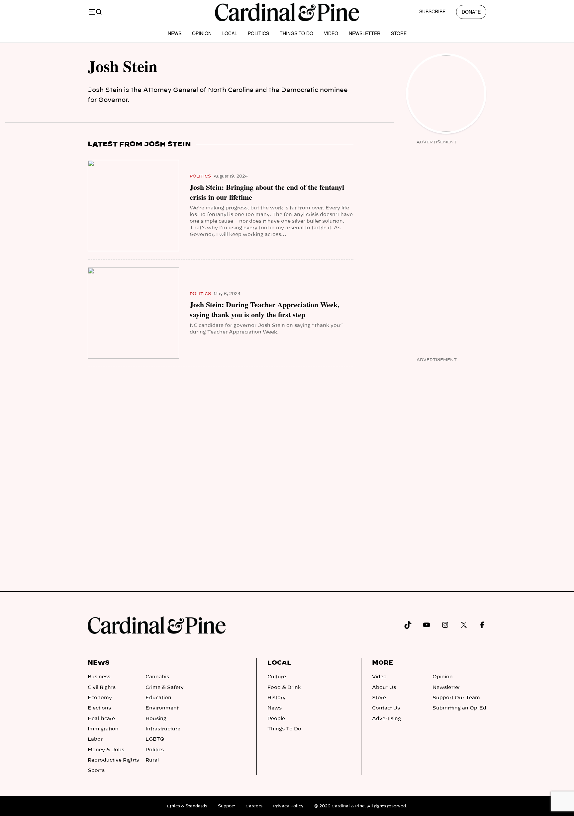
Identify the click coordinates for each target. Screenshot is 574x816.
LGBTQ (154, 739)
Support (226, 806)
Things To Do (296, 33)
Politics (258, 33)
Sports (96, 770)
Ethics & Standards (187, 806)
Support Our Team (456, 698)
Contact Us (386, 708)
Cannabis (157, 677)
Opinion (202, 33)
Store (399, 33)
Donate (471, 11)
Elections (99, 708)
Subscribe (432, 11)
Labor (95, 739)
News (174, 33)
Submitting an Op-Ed (459, 708)
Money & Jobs (106, 750)
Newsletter (364, 33)
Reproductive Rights (113, 760)
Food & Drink (284, 687)
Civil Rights (102, 687)
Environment (162, 708)
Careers (253, 806)
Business (99, 677)
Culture (276, 677)
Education (158, 698)
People (276, 718)
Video (331, 33)
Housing (155, 718)
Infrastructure (162, 729)
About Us (384, 687)
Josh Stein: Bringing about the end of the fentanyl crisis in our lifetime (267, 192)
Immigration (103, 729)
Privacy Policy (288, 806)
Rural (152, 760)
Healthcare (101, 718)
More (382, 663)
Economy (100, 698)
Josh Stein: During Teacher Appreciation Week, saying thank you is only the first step (264, 310)
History (276, 698)
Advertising (386, 718)
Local (229, 33)
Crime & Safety (164, 687)
